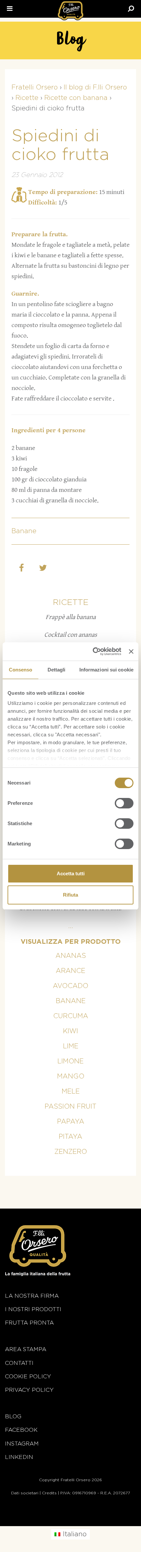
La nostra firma (32, 1296)
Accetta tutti (71, 873)
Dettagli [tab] (57, 669)
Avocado (70, 986)
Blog (13, 1416)
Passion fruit (70, 1106)
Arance (70, 971)
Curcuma (70, 1016)
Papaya (70, 1121)
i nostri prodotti (33, 1309)
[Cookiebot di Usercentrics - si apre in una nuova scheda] (92, 651)
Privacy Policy (29, 1390)
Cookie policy (28, 1376)
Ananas (70, 956)
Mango (70, 1076)
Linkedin (19, 1457)
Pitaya (70, 1137)
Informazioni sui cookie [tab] (106, 669)
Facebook (21, 1430)
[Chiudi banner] (131, 651)
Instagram (22, 1443)
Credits (49, 1493)
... (70, 926)
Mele (71, 1091)
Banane (23, 531)
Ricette (71, 602)
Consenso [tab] (20, 669)
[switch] (124, 803)
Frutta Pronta (29, 1323)
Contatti (19, 1363)
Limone (70, 1061)
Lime (70, 1046)
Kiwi (70, 1031)
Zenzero (70, 1152)
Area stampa (25, 1349)
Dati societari (24, 1493)
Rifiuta (70, 895)
